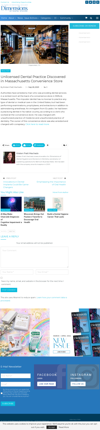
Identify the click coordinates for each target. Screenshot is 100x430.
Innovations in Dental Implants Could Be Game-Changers (16, 185)
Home (4, 18)
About (11, 18)
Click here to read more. (37, 124)
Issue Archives (30, 18)
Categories (46, 18)
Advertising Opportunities (21, 2)
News (20, 18)
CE (55, 18)
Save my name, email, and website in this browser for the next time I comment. (32, 282)
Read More (64, 427)
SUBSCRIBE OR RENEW (84, 26)
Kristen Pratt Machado (12, 87)
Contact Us (5, 2)
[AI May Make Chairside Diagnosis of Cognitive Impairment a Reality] (11, 204)
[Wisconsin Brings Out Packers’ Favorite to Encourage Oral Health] (34, 204)
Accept (51, 427)
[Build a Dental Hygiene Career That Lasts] (57, 204)
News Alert (6, 71)
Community (65, 18)
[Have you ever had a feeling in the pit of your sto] (75, 333)
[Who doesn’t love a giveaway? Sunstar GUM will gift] (25, 333)
